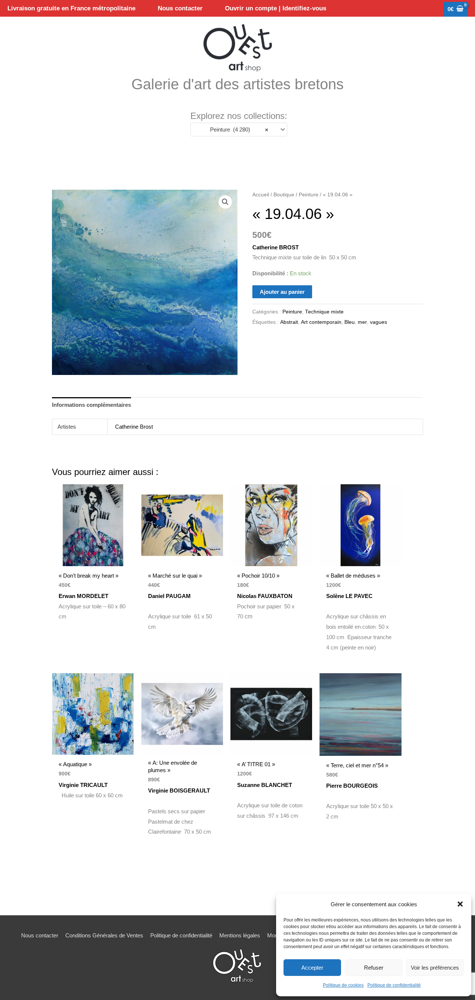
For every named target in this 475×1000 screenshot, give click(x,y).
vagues (378, 322)
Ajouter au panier (282, 292)
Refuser (373, 967)
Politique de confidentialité (394, 985)
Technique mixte (324, 312)
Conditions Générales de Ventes (104, 935)
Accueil (260, 194)
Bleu (349, 322)
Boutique (283, 194)
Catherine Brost (134, 426)
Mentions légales (239, 935)
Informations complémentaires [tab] (91, 405)
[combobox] (238, 129)
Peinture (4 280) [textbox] (239, 129)
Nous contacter (39, 935)
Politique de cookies (343, 985)
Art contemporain (321, 322)
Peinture (308, 194)
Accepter (312, 967)
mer (362, 322)
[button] (460, 904)
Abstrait (289, 322)
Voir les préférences (435, 967)
